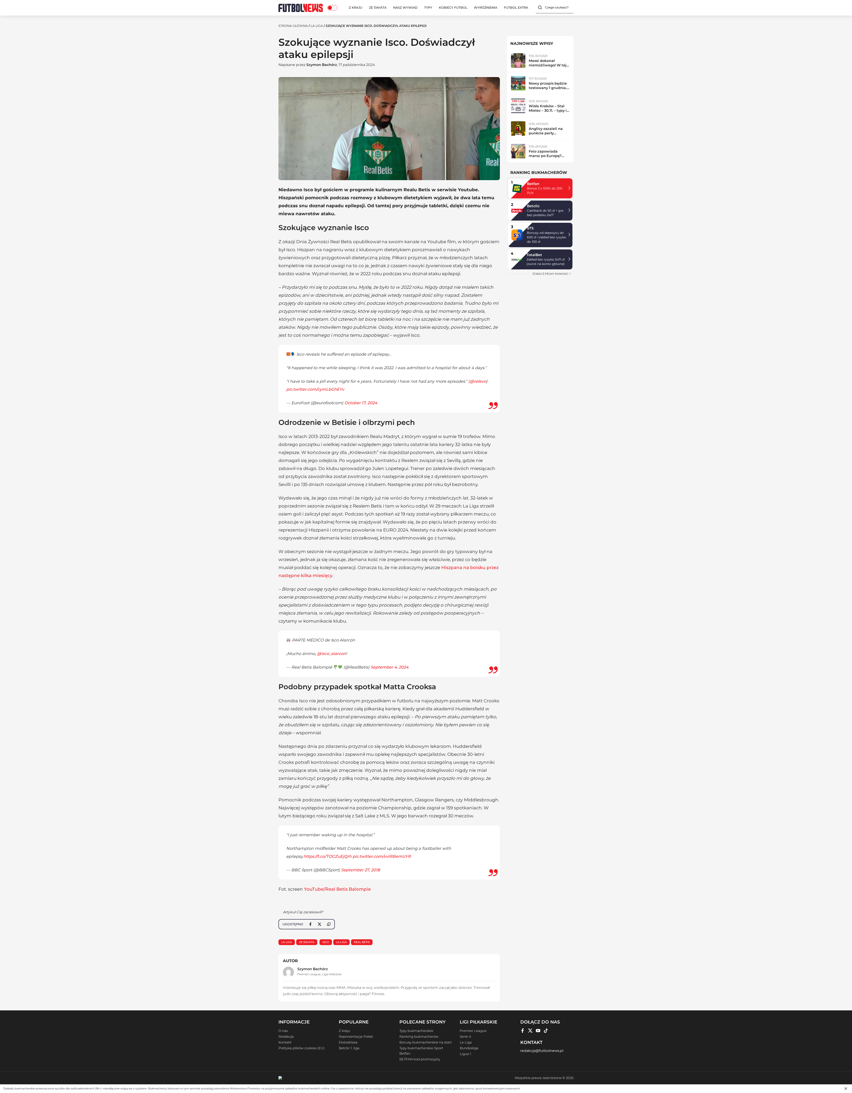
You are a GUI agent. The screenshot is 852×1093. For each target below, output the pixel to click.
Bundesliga (469, 1048)
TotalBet (534, 255)
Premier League (309, 974)
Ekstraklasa (348, 1042)
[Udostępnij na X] (319, 924)
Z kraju (355, 8)
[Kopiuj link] (329, 924)
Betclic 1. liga (349, 1048)
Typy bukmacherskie (416, 1031)
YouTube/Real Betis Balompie (337, 889)
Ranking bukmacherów (418, 1037)
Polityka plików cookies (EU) (301, 1048)
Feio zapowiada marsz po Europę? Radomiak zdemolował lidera (546, 158)
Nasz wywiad (405, 8)
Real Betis (362, 942)
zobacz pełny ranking (550, 273)
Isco (325, 942)
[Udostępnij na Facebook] (310, 924)
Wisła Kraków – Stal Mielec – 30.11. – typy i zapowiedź (548, 110)
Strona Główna (293, 26)
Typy (428, 8)
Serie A (465, 1037)
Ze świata (378, 8)
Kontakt (285, 1042)
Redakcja (286, 1037)
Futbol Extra (516, 8)
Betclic (533, 206)
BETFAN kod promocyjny (419, 1059)
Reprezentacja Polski (356, 1037)
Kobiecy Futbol (453, 8)
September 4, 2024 (389, 667)
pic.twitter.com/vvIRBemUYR (382, 856)
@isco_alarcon (331, 653)
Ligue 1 (465, 1054)
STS (530, 228)
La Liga (317, 26)
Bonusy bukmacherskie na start (425, 1042)
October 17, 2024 (360, 402)
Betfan (533, 184)
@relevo (478, 381)
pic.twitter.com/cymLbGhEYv (315, 389)
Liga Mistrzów (332, 974)
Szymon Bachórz (321, 65)
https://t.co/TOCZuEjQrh (327, 856)
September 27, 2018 (360, 870)
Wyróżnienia (485, 8)
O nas (283, 1031)
